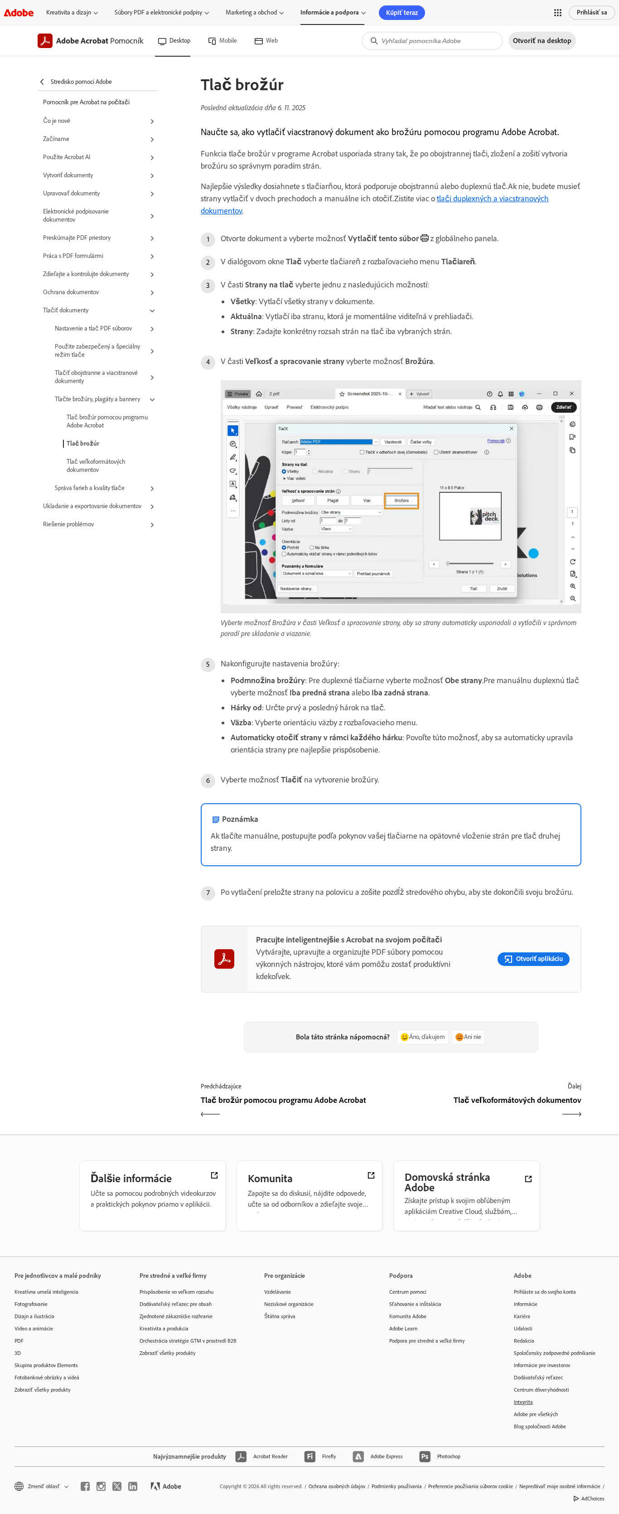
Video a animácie (34, 1328)
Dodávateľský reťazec (538, 1377)
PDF (19, 1341)
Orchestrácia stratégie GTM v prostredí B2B (188, 1341)
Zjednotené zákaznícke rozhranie (176, 1316)
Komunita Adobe (407, 1316)
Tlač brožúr (83, 443)
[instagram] (101, 1486)
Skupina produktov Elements (46, 1365)
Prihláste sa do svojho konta (545, 1292)
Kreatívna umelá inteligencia (46, 1292)
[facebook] (85, 1486)
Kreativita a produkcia (164, 1328)
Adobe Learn (403, 1328)
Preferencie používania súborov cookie (470, 1486)
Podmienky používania (397, 1486)
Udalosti (523, 1328)
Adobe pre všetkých (536, 1414)
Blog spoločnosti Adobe (540, 1426)
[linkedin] (132, 1486)
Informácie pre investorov (542, 1365)
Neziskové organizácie (289, 1304)
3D (18, 1353)
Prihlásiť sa (592, 12)
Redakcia (524, 1341)
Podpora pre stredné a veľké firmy (427, 1341)
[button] (558, 12)
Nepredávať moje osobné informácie (559, 1486)
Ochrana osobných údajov (337, 1486)
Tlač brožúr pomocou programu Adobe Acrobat (107, 421)
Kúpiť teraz (402, 13)
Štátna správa (279, 1316)
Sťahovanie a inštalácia (415, 1304)
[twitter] (116, 1486)
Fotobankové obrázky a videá (47, 1377)
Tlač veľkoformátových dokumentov (96, 466)
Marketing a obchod (251, 12)
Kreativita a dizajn (68, 12)
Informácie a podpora (329, 12)
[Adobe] (18, 12)
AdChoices (592, 1498)
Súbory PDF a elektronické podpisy (158, 12)
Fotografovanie (31, 1304)
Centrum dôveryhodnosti (541, 1390)
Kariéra (522, 1316)
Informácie (525, 1304)
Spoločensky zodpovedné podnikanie (554, 1353)
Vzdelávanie (277, 1292)
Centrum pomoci (407, 1292)
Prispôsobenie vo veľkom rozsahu (176, 1292)
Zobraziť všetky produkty (43, 1390)
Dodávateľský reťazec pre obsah (176, 1304)
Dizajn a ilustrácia (34, 1316)
